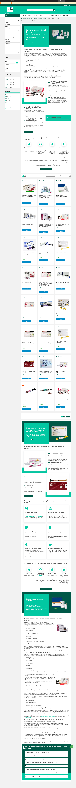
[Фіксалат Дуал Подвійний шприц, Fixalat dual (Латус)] (46, 245)
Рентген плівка (8, 32)
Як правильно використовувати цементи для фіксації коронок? (42, 772)
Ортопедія (7, 22)
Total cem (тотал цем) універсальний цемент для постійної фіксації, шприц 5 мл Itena (29, 400)
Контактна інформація (46, 169)
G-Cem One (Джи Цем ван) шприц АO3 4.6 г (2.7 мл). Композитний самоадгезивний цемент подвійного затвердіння (45, 284)
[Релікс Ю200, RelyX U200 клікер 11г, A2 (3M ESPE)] (63, 334)
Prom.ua (43, 785)
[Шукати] (54, 9)
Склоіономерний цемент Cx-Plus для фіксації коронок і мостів (45, 372)
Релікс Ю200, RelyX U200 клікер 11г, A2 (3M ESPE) (63, 342)
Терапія (6, 20)
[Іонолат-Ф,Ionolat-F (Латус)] (29, 216)
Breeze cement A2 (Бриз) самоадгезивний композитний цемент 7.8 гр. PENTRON (45, 400)
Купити (27, 202)
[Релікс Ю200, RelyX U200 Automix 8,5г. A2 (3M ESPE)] (63, 304)
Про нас (35, 15)
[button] (71, 746)
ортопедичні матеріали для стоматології (57, 519)
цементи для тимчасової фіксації (48, 716)
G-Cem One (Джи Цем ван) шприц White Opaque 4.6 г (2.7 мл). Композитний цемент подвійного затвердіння (29, 343)
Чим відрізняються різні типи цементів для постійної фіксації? (42, 769)
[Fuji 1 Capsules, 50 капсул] (29, 274)
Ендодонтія (7, 24)
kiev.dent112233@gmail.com (11, 108)
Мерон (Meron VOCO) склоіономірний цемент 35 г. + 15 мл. (62, 196)
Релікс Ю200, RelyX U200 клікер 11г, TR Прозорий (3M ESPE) (63, 253)
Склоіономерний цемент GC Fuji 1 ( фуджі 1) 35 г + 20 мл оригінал (29, 196)
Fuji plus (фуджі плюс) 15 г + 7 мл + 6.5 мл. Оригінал (63, 225)
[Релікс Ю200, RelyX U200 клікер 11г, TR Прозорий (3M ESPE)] (63, 245)
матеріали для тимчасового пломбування (33, 516)
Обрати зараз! (29, 43)
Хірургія (6, 26)
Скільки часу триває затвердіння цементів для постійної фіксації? (42, 776)
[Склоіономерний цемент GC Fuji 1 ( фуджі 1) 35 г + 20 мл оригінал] (29, 188)
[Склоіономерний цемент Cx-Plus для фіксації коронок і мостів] (46, 363)
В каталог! (29, 611)
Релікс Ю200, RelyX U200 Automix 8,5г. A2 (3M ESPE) (62, 313)
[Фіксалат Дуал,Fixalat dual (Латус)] (63, 274)
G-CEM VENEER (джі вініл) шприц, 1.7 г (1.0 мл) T (29, 372)
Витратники (7, 30)
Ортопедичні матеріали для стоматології (38, 18)
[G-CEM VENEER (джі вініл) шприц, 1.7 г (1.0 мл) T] (29, 363)
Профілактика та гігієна (28, 717)
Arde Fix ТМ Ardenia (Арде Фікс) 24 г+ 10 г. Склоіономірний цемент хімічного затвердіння (46, 225)
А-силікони (38, 161)
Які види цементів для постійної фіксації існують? (39, 752)
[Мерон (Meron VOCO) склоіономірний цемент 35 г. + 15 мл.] (63, 188)
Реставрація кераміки (28, 162)
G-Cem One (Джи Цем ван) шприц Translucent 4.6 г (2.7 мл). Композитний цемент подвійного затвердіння (46, 343)
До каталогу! (29, 439)
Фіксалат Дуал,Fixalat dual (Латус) (62, 282)
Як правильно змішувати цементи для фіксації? (38, 759)
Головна (24, 15)
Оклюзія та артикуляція (9, 37)
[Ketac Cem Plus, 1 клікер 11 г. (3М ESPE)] (63, 363)
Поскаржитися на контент (35, 786)
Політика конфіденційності (44, 786)
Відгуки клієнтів (28, 131)
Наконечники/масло (9, 47)
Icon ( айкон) (7, 41)
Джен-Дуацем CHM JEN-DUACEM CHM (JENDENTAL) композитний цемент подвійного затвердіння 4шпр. (28, 254)
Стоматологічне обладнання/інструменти (10, 52)
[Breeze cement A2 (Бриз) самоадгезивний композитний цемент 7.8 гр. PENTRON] (46, 391)
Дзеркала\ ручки (8, 45)
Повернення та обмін (60, 15)
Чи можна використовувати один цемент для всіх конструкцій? (42, 762)
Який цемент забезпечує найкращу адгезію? (37, 755)
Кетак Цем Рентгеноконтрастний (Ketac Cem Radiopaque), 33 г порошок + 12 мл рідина (45, 196)
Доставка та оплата (49, 15)
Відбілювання (7, 39)
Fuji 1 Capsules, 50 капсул (27, 282)
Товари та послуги (26, 18)
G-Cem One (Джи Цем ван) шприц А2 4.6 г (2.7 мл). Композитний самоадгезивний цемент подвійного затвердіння (29, 314)
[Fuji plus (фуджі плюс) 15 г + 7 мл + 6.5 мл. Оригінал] (63, 216)
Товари (29, 15)
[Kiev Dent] (10, 9)
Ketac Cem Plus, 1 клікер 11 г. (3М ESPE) (62, 372)
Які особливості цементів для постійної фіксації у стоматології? (42, 766)
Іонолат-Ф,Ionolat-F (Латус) (27, 224)
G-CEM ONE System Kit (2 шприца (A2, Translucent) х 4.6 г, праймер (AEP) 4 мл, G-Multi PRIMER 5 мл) (62, 400)
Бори (6, 49)
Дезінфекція (7, 43)
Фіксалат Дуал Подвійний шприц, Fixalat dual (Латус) (46, 253)
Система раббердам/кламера (10, 28)
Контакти (41, 15)
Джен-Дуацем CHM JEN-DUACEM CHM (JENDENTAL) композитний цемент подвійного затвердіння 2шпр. (45, 314)
